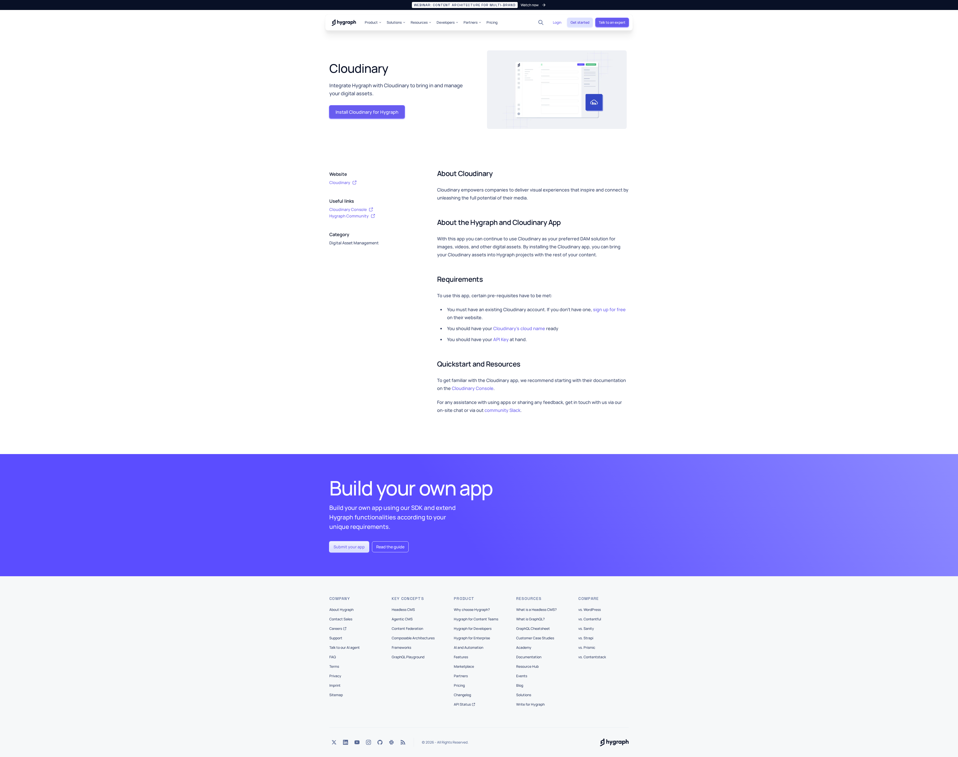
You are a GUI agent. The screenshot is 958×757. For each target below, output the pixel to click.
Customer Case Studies (535, 638)
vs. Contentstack (592, 657)
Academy (523, 647)
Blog (519, 685)
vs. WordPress (589, 609)
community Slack (502, 410)
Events (521, 675)
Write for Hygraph (530, 704)
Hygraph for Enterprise (472, 638)
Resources (419, 22)
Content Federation (407, 628)
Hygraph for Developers (472, 628)
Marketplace (464, 666)
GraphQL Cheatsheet (533, 628)
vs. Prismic (586, 647)
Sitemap (336, 694)
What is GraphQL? (530, 619)
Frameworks (401, 647)
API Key (501, 339)
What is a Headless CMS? (536, 609)
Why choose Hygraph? (472, 609)
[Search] (541, 22)
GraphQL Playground (408, 657)
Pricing (491, 22)
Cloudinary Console (472, 388)
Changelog (462, 694)
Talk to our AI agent (344, 647)
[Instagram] (368, 742)
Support (335, 638)
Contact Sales (340, 619)
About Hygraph (341, 609)
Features (461, 657)
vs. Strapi (585, 638)
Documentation (528, 657)
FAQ (332, 657)
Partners (471, 22)
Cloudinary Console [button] (348, 209)
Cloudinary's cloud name (519, 328)
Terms (334, 666)
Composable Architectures (413, 638)
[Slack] (391, 742)
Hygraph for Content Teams (476, 619)
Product (371, 22)
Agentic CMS (402, 619)
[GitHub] (380, 742)
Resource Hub (527, 666)
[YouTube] (357, 742)
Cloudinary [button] (339, 182)
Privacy (335, 675)
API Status (462, 704)
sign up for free (609, 309)
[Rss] (403, 742)
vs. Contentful (589, 619)
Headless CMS (403, 609)
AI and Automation (468, 647)
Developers (446, 22)
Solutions (394, 22)
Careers (335, 628)
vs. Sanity (586, 628)
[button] (479, 4)
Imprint (335, 685)
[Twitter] (334, 742)
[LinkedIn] (345, 742)
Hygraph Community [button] (349, 216)
